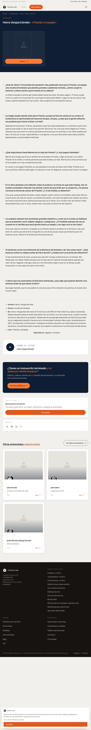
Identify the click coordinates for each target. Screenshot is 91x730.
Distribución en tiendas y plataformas (63, 603)
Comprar (22, 61)
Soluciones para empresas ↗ (79, 1)
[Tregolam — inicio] (10, 7)
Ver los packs (45, 412)
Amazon (56, 332)
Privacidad (51, 639)
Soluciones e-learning (56, 622)
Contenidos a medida (56, 626)
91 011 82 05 (6, 584)
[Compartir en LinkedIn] (16, 427)
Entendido (9, 724)
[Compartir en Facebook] (12, 427)
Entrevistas (14, 13)
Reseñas (6, 630)
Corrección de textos (56, 588)
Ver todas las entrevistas (74, 443)
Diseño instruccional (55, 630)
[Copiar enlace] (21, 427)
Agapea (48, 332)
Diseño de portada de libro (58, 584)
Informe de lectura (55, 596)
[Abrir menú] (86, 7)
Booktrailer (52, 599)
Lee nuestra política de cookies (14, 719)
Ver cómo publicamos (17, 386)
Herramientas (8, 635)
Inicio (5, 13)
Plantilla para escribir (12, 622)
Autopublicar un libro (56, 577)
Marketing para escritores (58, 607)
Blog (4, 639)
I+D (4, 643)
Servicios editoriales (56, 611)
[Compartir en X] (7, 427)
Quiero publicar (36, 7)
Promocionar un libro (56, 580)
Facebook (85, 653)
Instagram (77, 653)
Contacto (51, 635)
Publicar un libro (54, 573)
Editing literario (53, 592)
